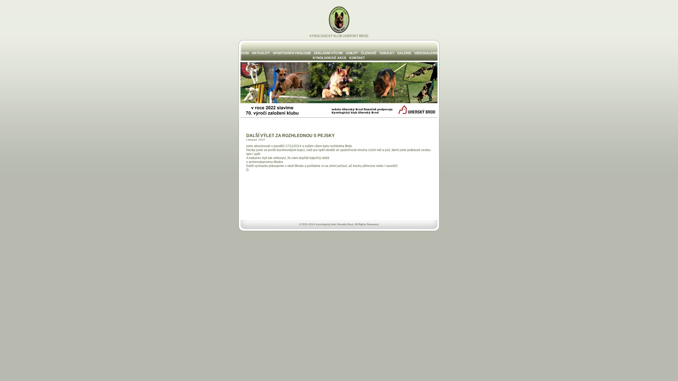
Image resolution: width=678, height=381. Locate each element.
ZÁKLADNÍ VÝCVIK (328, 53)
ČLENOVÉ (368, 53)
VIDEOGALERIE (426, 53)
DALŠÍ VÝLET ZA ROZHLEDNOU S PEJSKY (290, 135)
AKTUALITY (261, 53)
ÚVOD (244, 53)
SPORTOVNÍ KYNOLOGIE (292, 53)
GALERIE (404, 53)
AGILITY (352, 53)
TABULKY (386, 53)
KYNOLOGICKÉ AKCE (329, 58)
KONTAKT (357, 58)
